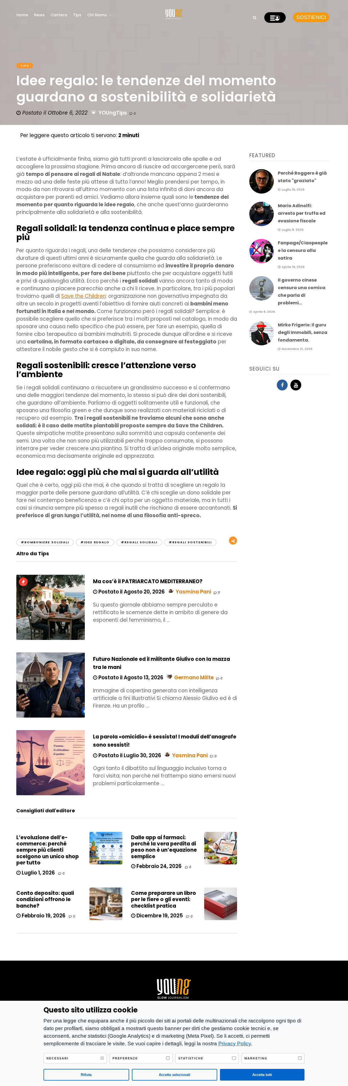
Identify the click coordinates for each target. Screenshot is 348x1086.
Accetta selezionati (174, 1075)
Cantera (59, 15)
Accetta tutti (262, 1075)
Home (22, 15)
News (39, 15)
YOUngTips (112, 112)
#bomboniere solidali (45, 542)
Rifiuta (86, 1075)
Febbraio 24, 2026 (158, 866)
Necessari (57, 1058)
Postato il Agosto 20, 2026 (131, 591)
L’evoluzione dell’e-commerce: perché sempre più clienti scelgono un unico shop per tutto (47, 850)
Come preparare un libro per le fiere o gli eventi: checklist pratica (163, 899)
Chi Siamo (97, 15)
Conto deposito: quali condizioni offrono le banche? (45, 899)
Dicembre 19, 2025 (159, 915)
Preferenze (125, 1058)
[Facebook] (282, 385)
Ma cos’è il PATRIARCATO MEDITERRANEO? (148, 581)
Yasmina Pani (193, 591)
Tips (77, 15)
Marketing (256, 1058)
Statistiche (190, 1058)
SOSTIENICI (311, 17)
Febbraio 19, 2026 (43, 915)
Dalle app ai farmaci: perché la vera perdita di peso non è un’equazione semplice (164, 847)
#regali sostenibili (190, 542)
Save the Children (83, 296)
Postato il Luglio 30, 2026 (129, 755)
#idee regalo (95, 542)
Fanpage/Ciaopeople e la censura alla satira (303, 250)
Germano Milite (194, 677)
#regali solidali (139, 542)
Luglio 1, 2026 (38, 872)
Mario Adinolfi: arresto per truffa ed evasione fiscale (301, 213)
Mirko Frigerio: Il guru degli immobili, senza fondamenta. (302, 332)
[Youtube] (295, 385)
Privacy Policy (234, 1043)
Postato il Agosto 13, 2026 (130, 677)
